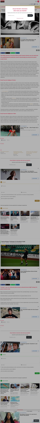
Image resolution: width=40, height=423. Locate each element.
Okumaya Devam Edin (20, 18)
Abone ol (30, 15)
